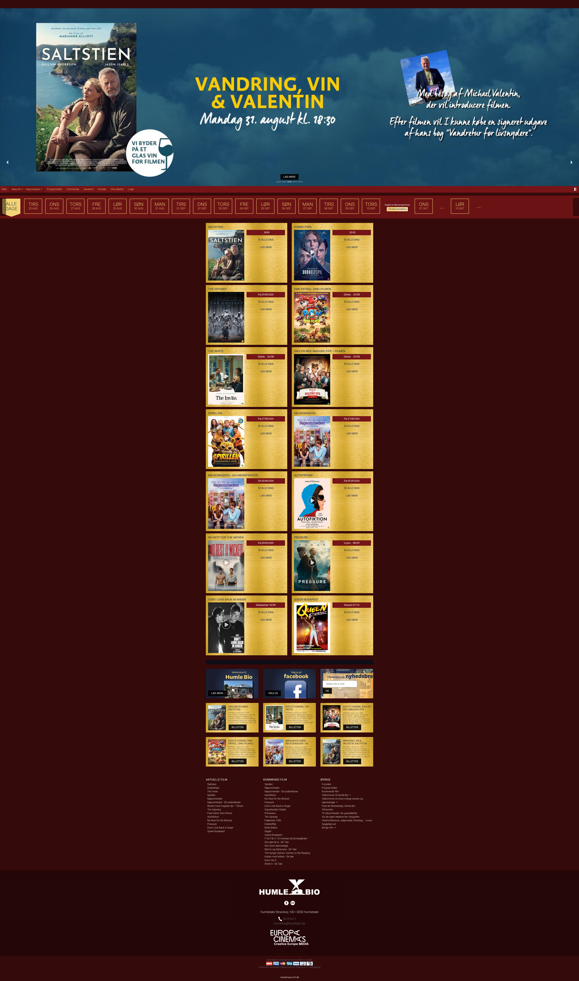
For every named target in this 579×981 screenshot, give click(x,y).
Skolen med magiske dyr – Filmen (225, 806)
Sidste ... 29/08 (352, 356)
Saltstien (211, 784)
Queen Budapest (216, 831)
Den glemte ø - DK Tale (277, 842)
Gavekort (88, 189)
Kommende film (330, 791)
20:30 (352, 232)
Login (131, 189)
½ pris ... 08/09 (351, 543)
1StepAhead (313, 967)
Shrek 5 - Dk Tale (273, 863)
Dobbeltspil (213, 787)
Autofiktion (213, 816)
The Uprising (271, 816)
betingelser (285, 959)
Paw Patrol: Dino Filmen (219, 813)
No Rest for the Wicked (219, 820)
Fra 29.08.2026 (266, 294)
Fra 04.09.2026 (266, 543)
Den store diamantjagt (276, 845)
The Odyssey (214, 809)
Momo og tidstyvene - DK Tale (281, 849)
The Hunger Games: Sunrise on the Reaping (287, 853)
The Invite (212, 791)
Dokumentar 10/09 (266, 605)
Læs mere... (218, 693)
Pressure (212, 824)
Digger (268, 831)
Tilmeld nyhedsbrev (397, 209)
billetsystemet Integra (291, 967)
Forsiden (326, 784)
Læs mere (266, 247)
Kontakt (102, 189)
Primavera (270, 813)
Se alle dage (266, 239)
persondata (297, 959)
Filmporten (327, 809)
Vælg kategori (32, 189)
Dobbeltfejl (270, 824)
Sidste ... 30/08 (352, 294)
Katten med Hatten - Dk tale (279, 856)
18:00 (266, 232)
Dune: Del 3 (270, 860)
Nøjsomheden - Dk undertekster (224, 802)
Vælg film (16, 189)
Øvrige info (328, 827)
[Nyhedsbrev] (292, 903)
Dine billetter (117, 189)
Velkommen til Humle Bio (335, 795)
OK (327, 690)
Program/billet (54, 189)
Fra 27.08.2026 (266, 418)
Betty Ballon (271, 827)
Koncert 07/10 (351, 605)
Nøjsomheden (214, 798)
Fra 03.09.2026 (352, 480)
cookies (308, 959)
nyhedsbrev (272, 959)
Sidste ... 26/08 (266, 356)
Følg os (273, 693)
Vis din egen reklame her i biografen (340, 816)
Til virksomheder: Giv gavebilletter (339, 813)
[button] (7, 162)
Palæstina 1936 (273, 820)
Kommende (73, 189)
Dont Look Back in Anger (220, 827)
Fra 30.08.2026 (266, 480)
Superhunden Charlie (275, 809)
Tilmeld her (289, 176)
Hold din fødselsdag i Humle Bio (338, 806)
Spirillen (211, 795)
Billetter (238, 727)
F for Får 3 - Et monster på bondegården (286, 838)
